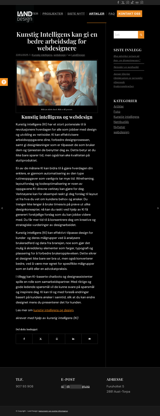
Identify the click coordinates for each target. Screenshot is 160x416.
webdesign (60, 55)
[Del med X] (40, 339)
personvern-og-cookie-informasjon (53, 411)
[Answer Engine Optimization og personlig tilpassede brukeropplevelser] (157, 208)
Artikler (119, 106)
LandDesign (78, 55)
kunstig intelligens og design (53, 310)
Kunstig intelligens (42, 55)
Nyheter (119, 127)
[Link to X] (123, 2)
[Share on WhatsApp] (57, 339)
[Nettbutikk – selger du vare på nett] (2, 208)
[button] (4, 82)
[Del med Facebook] (24, 339)
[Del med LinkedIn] (73, 339)
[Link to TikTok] (132, 2)
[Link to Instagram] (127, 2)
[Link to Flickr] (137, 2)
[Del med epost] (90, 339)
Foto (117, 111)
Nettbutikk (121, 122)
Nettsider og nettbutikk (126, 67)
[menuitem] (29, 14)
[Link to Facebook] (118, 2)
